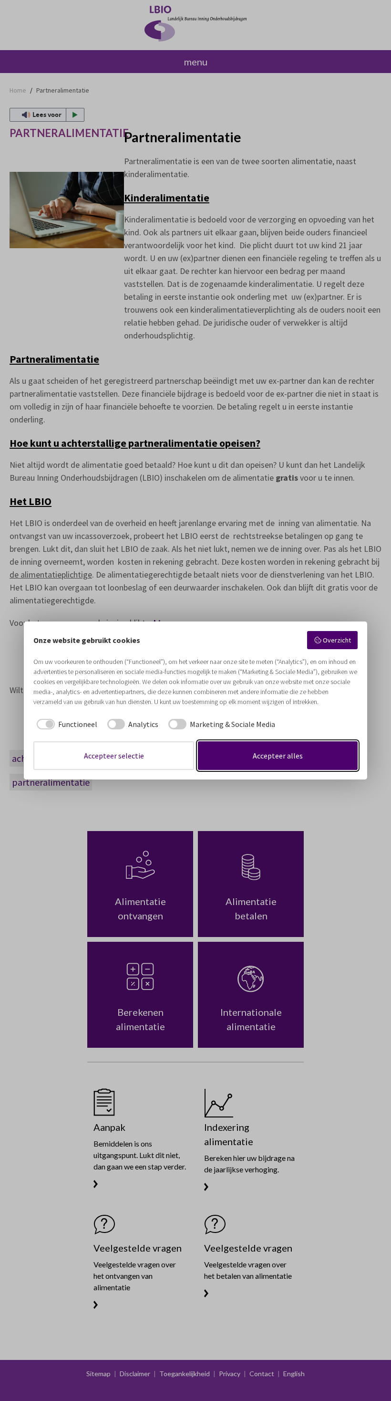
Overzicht (337, 640)
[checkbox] (65, 724)
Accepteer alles (278, 755)
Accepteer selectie (114, 755)
